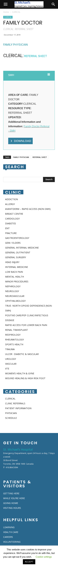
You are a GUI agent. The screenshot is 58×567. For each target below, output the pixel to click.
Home (6, 12)
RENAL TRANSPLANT (16, 329)
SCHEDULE (11, 417)
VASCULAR (10, 363)
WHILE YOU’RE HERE (14, 498)
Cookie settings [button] (44, 556)
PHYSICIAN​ (11, 413)
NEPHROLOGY (12, 286)
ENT (7, 228)
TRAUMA (10, 349)
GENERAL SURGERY (15, 257)
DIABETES (10, 223)
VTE (7, 368)
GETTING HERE (11, 493)
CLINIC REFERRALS (15, 403)
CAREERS (8, 536)
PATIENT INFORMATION (18, 408)
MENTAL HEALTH (14, 276)
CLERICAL (16, 12)
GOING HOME (10, 503)
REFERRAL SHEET (40, 157)
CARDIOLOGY (12, 218)
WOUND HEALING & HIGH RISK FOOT (25, 378)
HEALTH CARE (10, 532)
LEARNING (9, 527)
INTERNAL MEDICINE (16, 267)
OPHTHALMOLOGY (15, 300)
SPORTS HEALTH (14, 344)
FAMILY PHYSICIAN (21, 157)
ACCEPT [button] (29, 562)
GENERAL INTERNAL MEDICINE (22, 247)
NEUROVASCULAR (14, 296)
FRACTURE (11, 233)
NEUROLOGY (12, 291)
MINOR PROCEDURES (16, 281)
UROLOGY (10, 358)
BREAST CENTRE (14, 213)
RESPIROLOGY (12, 334)
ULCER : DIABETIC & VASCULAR (22, 354)
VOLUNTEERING (11, 541)
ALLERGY (10, 204)
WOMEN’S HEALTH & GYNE (19, 373)
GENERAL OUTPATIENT (17, 252)
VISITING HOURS (12, 507)
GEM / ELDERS (13, 242)
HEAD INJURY (12, 262)
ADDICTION (11, 199)
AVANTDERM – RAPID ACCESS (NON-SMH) (28, 208)
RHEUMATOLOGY (14, 339)
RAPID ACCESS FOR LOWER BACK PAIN (26, 325)
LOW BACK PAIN (14, 271)
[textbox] (29, 44)
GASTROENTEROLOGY (17, 237)
